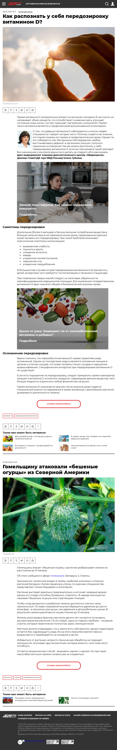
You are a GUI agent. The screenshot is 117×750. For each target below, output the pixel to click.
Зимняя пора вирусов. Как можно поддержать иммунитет (55, 206)
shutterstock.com (10, 103)
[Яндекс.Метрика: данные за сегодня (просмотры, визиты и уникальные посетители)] (33, 741)
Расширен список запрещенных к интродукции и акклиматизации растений (34, 699)
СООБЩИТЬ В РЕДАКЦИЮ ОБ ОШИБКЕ (33, 719)
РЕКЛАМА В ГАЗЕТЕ (62, 715)
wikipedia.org (8, 554)
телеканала (57, 575)
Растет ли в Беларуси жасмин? (85, 698)
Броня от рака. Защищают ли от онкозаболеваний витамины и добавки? (58, 333)
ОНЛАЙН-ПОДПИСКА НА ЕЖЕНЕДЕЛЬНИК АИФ (92, 715)
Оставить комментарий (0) (58, 404)
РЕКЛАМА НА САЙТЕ (43, 715)
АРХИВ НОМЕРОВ (25, 715)
